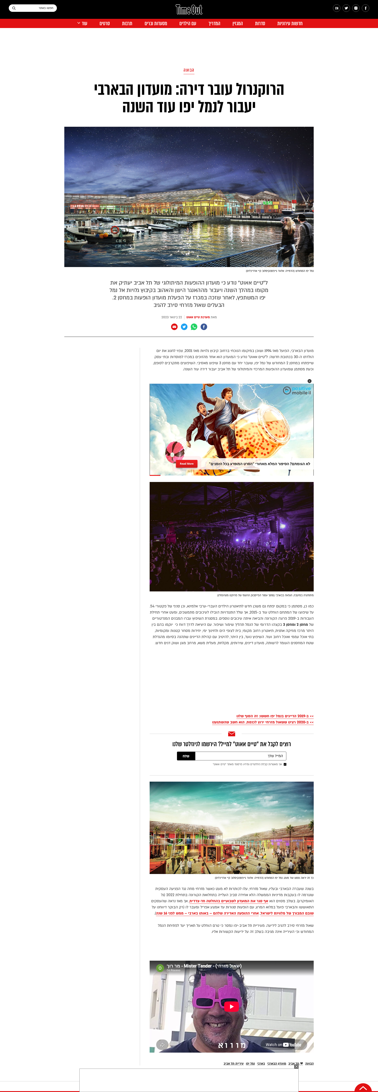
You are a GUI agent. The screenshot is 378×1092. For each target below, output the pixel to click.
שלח (186, 756)
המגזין (238, 23)
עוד (84, 23)
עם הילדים (187, 23)
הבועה (189, 70)
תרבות (127, 23)
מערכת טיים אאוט (198, 317)
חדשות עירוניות (290, 23)
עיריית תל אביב (234, 1064)
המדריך (214, 23)
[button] (310, 381)
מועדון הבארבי (276, 1064)
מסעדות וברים (156, 23)
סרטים (105, 23)
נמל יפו (250, 1064)
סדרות (260, 23)
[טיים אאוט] (189, 11)
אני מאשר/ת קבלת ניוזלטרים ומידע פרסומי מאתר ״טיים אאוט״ (247, 764)
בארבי (261, 1064)
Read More (186, 462)
